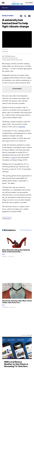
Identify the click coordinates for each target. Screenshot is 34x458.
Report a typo (6, 218)
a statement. (21, 126)
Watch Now (29, 2)
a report (13, 157)
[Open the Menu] (3, 2)
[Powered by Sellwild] (29, 335)
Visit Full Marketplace (26, 230)
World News (8, 16)
